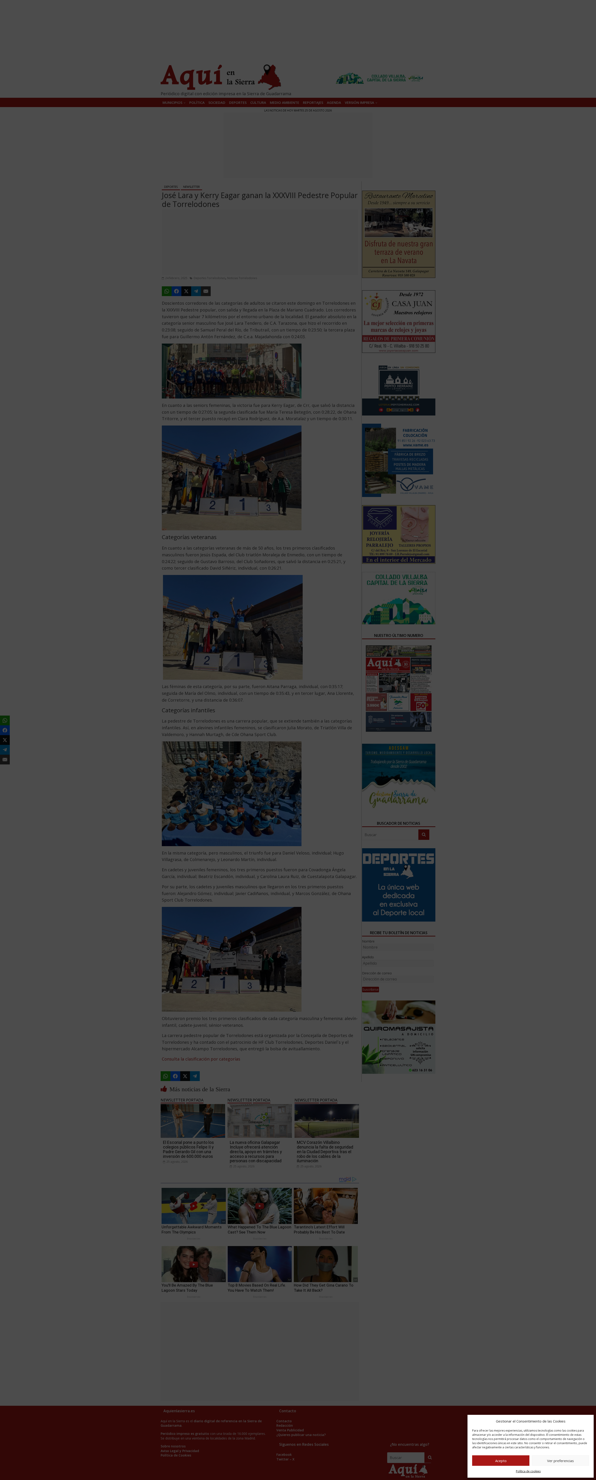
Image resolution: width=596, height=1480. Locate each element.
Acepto (501, 1460)
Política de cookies (528, 1471)
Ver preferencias (560, 1460)
